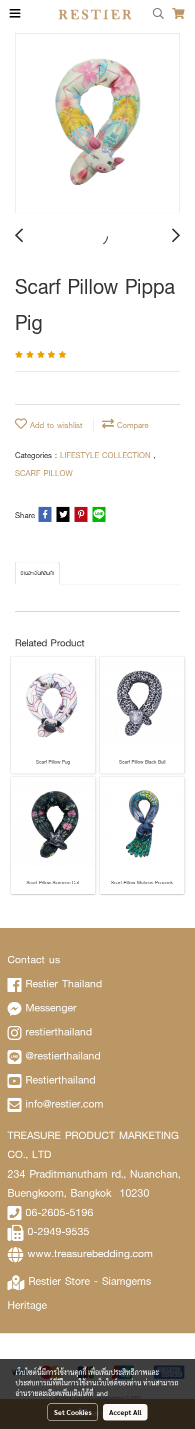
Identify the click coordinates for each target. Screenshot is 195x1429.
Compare (131, 425)
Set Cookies (73, 1411)
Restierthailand (61, 1080)
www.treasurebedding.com (90, 1253)
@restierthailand (63, 1055)
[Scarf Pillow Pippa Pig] (98, 124)
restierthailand (59, 1031)
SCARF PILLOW (43, 473)
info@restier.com (65, 1104)
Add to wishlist (54, 425)
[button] (155, 14)
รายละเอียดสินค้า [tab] (37, 573)
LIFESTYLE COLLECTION (107, 455)
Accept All (125, 1411)
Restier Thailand (64, 983)
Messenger (51, 1007)
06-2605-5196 (60, 1212)
